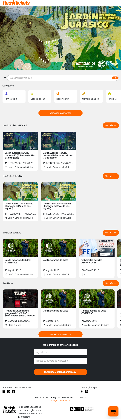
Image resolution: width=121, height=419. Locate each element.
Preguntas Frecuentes (62, 397)
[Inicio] (57, 3)
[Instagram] (8, 391)
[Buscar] (115, 77)
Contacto (81, 397)
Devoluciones (42, 397)
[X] (4, 391)
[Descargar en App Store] (82, 391)
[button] (115, 3)
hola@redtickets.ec (60, 400)
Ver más (109, 125)
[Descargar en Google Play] (86, 391)
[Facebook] (13, 391)
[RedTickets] (9, 409)
